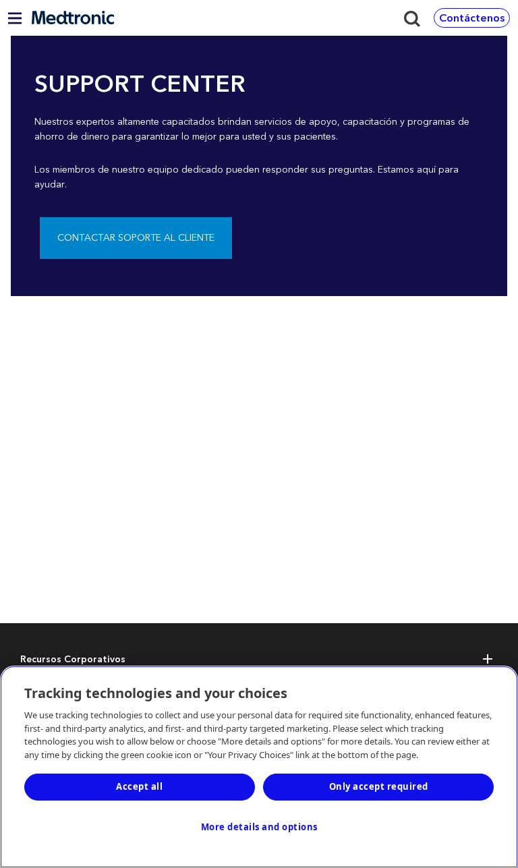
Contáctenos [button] (472, 18)
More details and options (259, 827)
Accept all (139, 786)
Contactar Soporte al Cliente (135, 238)
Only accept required (378, 786)
